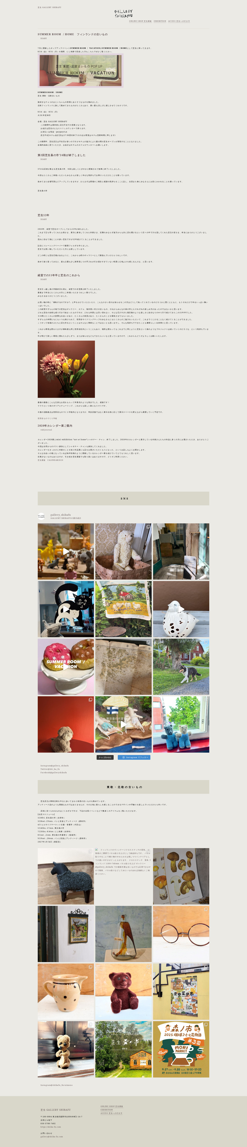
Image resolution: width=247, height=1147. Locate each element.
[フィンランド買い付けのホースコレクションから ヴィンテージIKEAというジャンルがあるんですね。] (66, 876)
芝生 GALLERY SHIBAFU (49, 7)
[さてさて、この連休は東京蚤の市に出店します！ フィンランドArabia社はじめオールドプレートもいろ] (181, 992)
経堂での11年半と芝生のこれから (59, 275)
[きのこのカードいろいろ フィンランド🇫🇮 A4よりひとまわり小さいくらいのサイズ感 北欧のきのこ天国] (181, 876)
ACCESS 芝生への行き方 (179, 21)
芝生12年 (43, 215)
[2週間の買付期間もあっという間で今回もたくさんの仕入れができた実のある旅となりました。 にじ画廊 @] (123, 667)
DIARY (44, 38)
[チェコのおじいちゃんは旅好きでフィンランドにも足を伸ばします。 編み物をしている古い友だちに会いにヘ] (181, 724)
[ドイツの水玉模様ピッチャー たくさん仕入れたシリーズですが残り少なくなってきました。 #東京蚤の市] (66, 992)
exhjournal (46, 430)
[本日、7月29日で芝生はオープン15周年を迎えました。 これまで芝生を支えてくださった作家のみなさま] (181, 551)
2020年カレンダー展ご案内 (55, 425)
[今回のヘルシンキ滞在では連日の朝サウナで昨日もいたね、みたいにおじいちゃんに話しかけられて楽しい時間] (66, 724)
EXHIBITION (160, 21)
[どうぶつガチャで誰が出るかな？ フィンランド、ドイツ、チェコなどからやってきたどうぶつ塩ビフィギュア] (66, 551)
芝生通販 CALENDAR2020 (50, 460)
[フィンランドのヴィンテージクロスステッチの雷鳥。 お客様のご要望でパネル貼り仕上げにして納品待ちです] (123, 876)
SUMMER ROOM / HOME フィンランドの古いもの (73, 34)
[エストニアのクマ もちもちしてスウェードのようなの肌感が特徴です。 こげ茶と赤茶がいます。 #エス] (123, 992)
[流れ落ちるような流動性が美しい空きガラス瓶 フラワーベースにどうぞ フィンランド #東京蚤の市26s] (123, 934)
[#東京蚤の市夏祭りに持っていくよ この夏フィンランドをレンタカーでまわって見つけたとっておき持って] (123, 551)
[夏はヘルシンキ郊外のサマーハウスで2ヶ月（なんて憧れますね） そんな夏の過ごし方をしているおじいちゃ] (66, 667)
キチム (63, 128)
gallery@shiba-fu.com (52, 1136)
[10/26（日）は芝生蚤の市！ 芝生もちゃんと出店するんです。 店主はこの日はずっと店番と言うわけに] (123, 1049)
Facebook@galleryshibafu (54, 772)
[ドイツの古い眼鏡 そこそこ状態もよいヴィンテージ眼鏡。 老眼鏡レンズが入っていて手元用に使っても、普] (181, 934)
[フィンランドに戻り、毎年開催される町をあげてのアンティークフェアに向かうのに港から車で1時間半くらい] (181, 667)
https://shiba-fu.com (51, 1127)
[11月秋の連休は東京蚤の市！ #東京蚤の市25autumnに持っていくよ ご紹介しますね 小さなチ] (66, 1049)
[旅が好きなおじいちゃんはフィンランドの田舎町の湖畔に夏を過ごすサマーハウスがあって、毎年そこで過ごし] (123, 609)
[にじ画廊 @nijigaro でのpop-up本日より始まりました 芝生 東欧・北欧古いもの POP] (66, 609)
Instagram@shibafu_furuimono (57, 1085)
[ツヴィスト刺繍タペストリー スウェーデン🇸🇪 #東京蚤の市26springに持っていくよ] (66, 934)
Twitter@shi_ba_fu (50, 769)
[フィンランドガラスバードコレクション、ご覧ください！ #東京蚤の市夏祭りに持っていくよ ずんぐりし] (181, 609)
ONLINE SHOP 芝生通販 (140, 21)
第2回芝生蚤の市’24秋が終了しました (62, 155)
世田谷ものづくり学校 (47, 418)
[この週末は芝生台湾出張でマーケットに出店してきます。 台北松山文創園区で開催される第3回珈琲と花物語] (181, 1049)
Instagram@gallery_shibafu (55, 765)
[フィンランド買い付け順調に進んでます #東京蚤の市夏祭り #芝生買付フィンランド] (123, 724)
